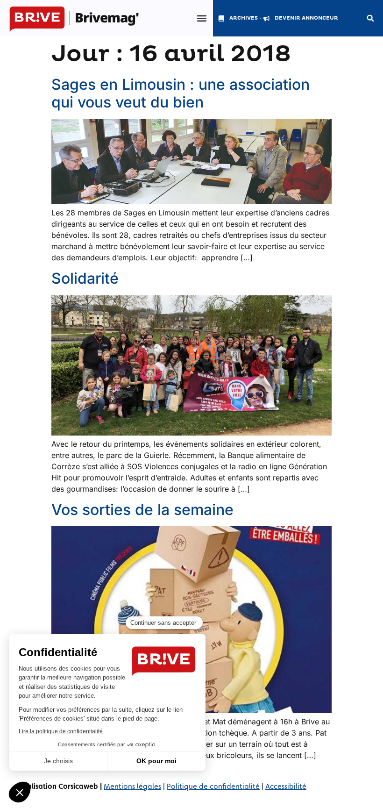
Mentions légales (132, 786)
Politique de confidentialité (213, 786)
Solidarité (85, 278)
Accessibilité (285, 786)
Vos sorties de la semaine (142, 510)
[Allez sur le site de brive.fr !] (37, 19)
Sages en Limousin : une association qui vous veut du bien (180, 93)
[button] (201, 18)
